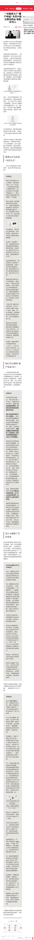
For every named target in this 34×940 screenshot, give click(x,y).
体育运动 (12, 12)
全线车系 (2, 2)
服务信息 (1, 939)
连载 (31, 8)
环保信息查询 (6, 939)
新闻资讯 (25, 8)
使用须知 (10, 939)
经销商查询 (6, 2)
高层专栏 (18, 8)
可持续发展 (25, 2)
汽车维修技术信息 (9, 939)
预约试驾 (4, 2)
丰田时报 (27, 2)
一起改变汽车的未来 (23, 2)
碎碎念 (26, 12)
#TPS (31, 19)
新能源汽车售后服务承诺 (4, 939)
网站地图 (13, 939)
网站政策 (11, 939)
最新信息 (12, 8)
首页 (6, 8)
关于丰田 (29, 2)
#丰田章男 (26, 19)
